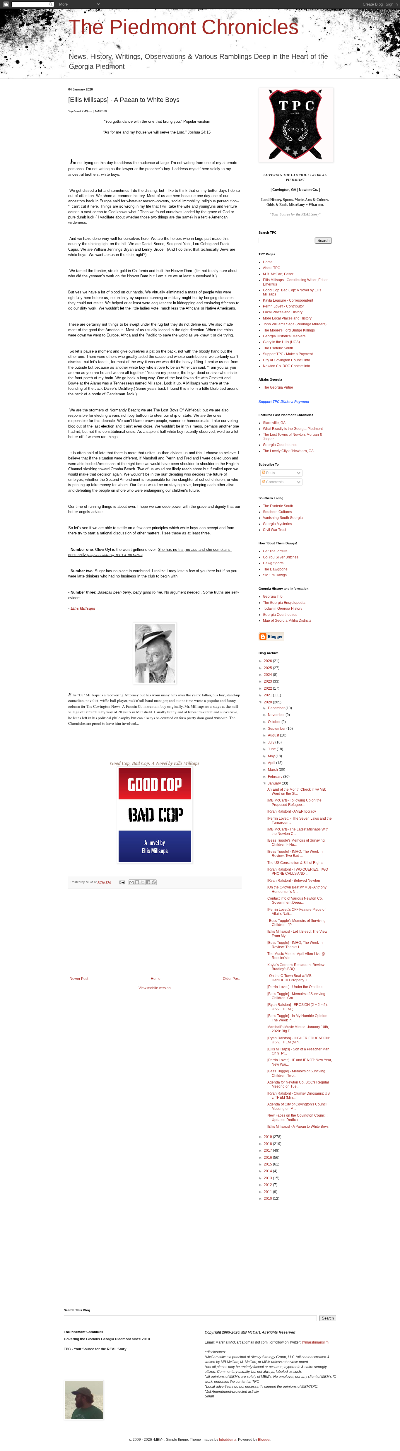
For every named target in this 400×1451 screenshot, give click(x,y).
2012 (268, 1185)
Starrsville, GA (274, 423)
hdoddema (227, 1440)
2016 (268, 1158)
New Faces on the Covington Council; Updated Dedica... (297, 1117)
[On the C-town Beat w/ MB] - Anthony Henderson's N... (297, 889)
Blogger (264, 1440)
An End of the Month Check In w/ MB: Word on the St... (296, 791)
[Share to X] (143, 882)
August (274, 735)
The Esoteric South (278, 348)
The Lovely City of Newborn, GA (288, 451)
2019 (268, 1137)
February (275, 777)
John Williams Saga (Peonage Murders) (295, 324)
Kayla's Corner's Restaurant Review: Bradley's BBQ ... (296, 967)
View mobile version (155, 988)
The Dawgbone (275, 569)
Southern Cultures (277, 512)
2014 (268, 1171)
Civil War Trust (274, 530)
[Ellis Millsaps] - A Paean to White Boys (298, 1126)
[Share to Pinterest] (154, 882)
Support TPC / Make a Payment (288, 354)
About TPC (271, 268)
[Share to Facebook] (148, 882)
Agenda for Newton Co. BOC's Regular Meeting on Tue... (298, 1084)
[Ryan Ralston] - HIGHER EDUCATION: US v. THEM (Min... (298, 1040)
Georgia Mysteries (277, 524)
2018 (268, 1144)
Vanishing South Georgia (283, 518)
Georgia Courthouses (280, 445)
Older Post (231, 979)
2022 (268, 688)
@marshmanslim (315, 1342)
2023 (268, 681)
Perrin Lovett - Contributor (283, 306)
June (272, 749)
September (277, 729)
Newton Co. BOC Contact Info (286, 366)
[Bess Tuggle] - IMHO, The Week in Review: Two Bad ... (295, 854)
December (277, 708)
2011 (268, 1192)
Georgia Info (273, 596)
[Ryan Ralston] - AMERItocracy (291, 811)
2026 (268, 661)
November (277, 715)
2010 (268, 1199)
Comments (274, 482)
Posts (270, 473)
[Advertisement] (155, 932)
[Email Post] (122, 882)
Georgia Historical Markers (284, 336)
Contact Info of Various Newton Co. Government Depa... (295, 900)
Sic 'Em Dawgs (275, 575)
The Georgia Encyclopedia (284, 603)
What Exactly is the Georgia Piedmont (293, 429)
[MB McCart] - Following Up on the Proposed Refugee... (294, 802)
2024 (268, 675)
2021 (268, 695)
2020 (268, 702)
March (273, 770)
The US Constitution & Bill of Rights (295, 863)
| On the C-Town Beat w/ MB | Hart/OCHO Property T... (290, 978)
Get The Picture (275, 551)
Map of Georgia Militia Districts (287, 620)
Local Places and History (282, 312)
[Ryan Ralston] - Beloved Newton (293, 881)
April (272, 763)
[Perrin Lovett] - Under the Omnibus (295, 987)
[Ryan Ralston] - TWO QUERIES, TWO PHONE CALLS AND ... (297, 871)
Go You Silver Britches (280, 557)
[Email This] (131, 882)
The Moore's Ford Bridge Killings (289, 330)
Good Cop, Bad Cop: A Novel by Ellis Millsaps (154, 763)
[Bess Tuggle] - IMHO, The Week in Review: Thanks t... (295, 945)
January (275, 783)
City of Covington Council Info (286, 360)
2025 (268, 668)
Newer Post (79, 979)
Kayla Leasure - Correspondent (288, 300)
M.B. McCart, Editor (278, 274)
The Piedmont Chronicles (183, 27)
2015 (268, 1164)
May (272, 756)
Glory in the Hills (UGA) (281, 342)
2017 (268, 1151)
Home (155, 979)
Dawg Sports (273, 563)
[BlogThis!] (137, 882)
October (274, 722)
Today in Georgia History (282, 608)
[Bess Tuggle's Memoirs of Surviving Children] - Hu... (296, 842)
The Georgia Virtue (278, 387)
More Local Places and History (287, 318)
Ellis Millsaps (83, 608)
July (271, 742)
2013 (268, 1178)
